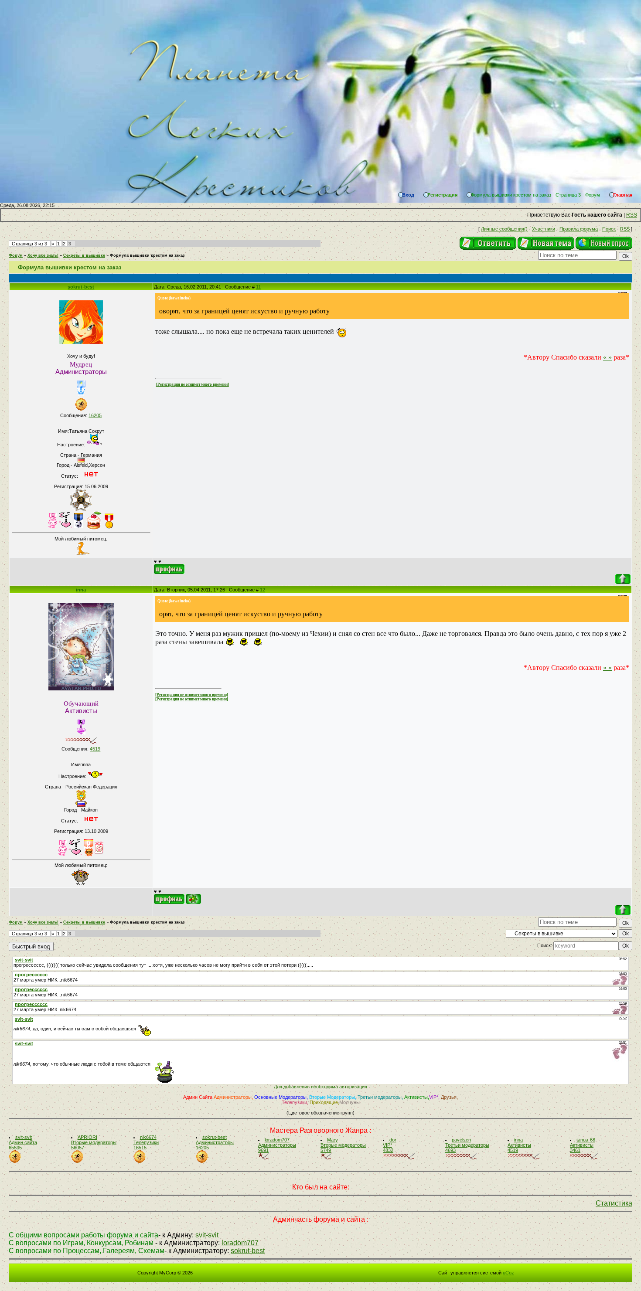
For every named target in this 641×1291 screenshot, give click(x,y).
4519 (95, 748)
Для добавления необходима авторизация (320, 1086)
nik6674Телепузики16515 (146, 1142)
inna (81, 589)
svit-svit (206, 1235)
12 (262, 589)
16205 (95, 415)
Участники (543, 228)
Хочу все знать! (42, 255)
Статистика (614, 1203)
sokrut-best (81, 286)
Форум (16, 255)
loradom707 (240, 1243)
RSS (631, 215)
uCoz (508, 1272)
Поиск (609, 228)
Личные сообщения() (504, 228)
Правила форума (578, 228)
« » (607, 357)
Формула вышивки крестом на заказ (147, 255)
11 (258, 286)
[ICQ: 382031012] (193, 899)
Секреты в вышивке (84, 255)
